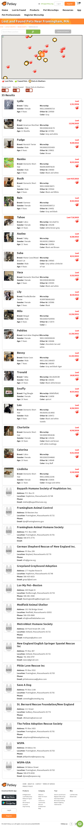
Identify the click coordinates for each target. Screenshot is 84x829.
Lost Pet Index (73, 794)
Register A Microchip (59, 796)
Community (41, 802)
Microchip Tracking (59, 800)
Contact (38, 784)
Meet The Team (42, 796)
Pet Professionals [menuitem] (11, 14)
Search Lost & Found (59, 794)
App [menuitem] (79, 10)
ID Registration (27, 794)
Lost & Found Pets (10, 27)
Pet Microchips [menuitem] (51, 10)
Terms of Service (49, 784)
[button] (29, 48)
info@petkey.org (47, 4)
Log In (59, 4)
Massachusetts (22, 27)
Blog (39, 808)
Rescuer (40, 804)
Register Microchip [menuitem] (34, 14)
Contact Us (41, 800)
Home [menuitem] (5, 10)
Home (1, 27)
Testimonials (57, 804)
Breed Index (73, 796)
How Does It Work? (59, 798)
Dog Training (26, 806)
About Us (31, 784)
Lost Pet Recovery (27, 796)
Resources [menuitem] (68, 10)
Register (70, 4)
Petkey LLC (10, 824)
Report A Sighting (58, 802)
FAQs (39, 798)
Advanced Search (63, 31)
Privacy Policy (28, 786)
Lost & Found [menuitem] (19, 10)
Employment (42, 806)
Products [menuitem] (34, 10)
